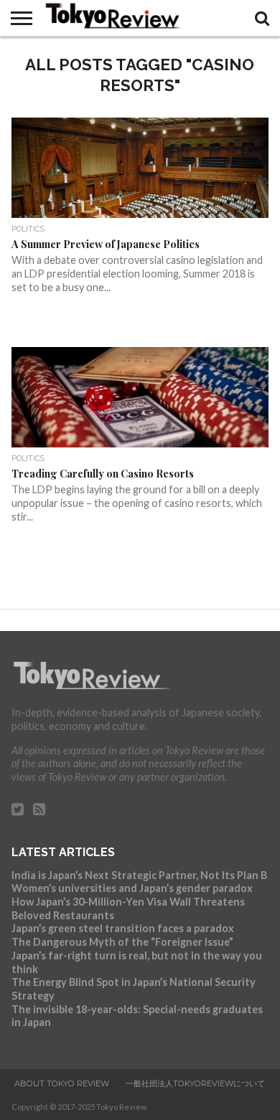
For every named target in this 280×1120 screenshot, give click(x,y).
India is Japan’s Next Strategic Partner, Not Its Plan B (139, 875)
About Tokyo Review (61, 1083)
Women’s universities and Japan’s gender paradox (132, 888)
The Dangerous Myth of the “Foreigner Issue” (122, 942)
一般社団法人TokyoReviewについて (195, 1083)
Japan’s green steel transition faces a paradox (122, 928)
